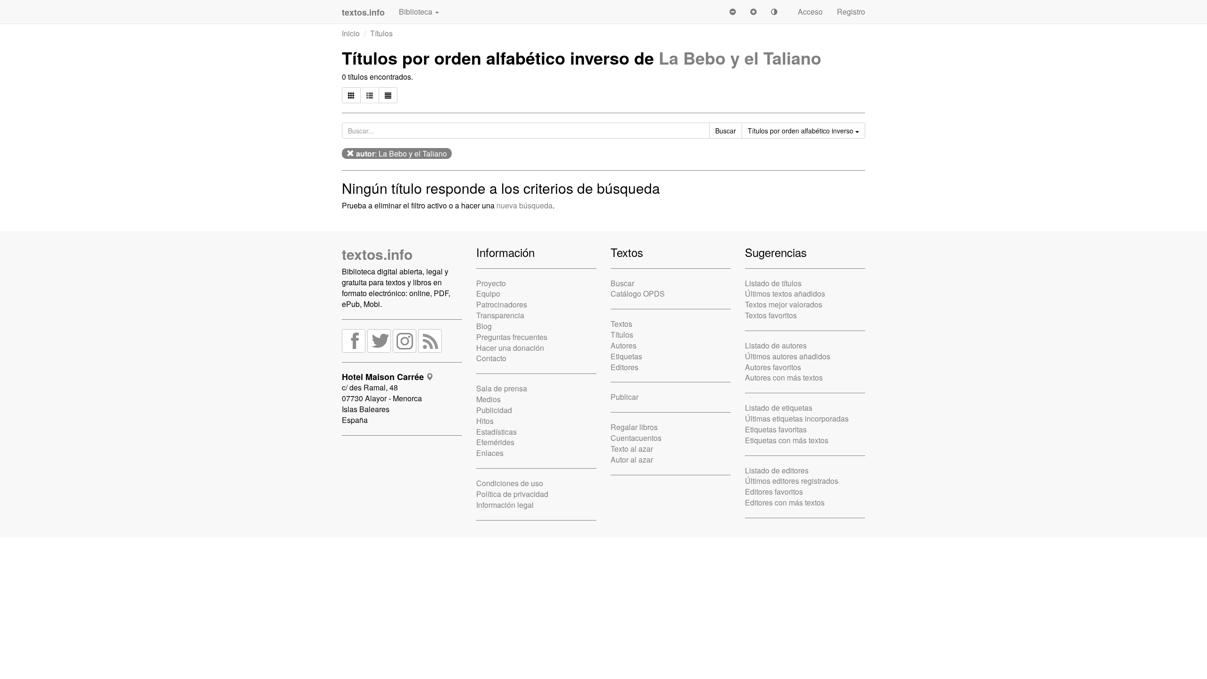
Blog (484, 326)
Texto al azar (632, 448)
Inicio (351, 33)
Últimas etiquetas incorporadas (797, 418)
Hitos (485, 420)
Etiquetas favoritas (776, 429)
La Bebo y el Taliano (740, 57)
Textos (621, 323)
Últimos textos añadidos (785, 293)
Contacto (491, 358)
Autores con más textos (784, 377)
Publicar (624, 396)
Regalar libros (634, 427)
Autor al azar (632, 459)
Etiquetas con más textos (786, 440)
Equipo (488, 293)
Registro (851, 11)
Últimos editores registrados (791, 480)
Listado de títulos (773, 283)
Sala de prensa (501, 388)
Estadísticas (496, 431)
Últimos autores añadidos (787, 356)
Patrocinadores (501, 304)
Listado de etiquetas (778, 407)
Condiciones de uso (509, 483)
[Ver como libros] (351, 95)
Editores (624, 367)
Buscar (622, 283)
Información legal (505, 504)
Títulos (381, 33)
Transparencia (500, 315)
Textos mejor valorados (783, 304)
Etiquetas (626, 356)
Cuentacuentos (636, 437)
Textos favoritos (771, 315)
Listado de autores (776, 345)
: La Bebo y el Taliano (401, 153)
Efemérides (495, 442)
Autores (624, 345)
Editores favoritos (774, 491)
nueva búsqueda (524, 205)
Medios (488, 399)
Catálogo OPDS (638, 293)
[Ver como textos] (388, 95)
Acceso (810, 11)
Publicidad (494, 410)
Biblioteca (416, 11)
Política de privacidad (512, 494)
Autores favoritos (773, 367)
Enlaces (490, 452)
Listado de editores (777, 470)
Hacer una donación (510, 347)
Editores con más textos (785, 502)
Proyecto (491, 283)
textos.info (377, 254)
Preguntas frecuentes (511, 336)
